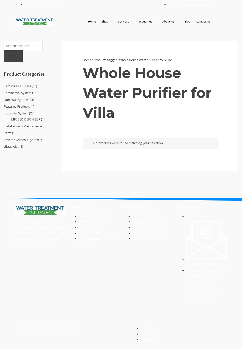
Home (92, 21)
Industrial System (16, 113)
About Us (168, 21)
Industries (145, 21)
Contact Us (203, 21)
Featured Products (17, 106)
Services (123, 21)
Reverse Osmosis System (21, 140)
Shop (105, 21)
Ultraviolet (11, 147)
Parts (7, 133)
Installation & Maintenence (23, 126)
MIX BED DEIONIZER (25, 119)
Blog (187, 21)
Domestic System (16, 100)
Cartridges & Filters (17, 86)
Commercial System (17, 93)
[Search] (13, 56)
